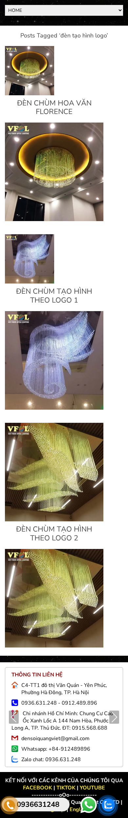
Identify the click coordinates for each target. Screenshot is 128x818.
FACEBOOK (38, 787)
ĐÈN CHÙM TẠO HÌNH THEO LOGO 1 (54, 295)
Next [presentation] (114, 718)
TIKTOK (65, 787)
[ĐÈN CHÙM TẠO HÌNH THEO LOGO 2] (54, 519)
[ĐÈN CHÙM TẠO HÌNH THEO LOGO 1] (29, 281)
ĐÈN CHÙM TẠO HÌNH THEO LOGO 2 (54, 533)
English (79, 809)
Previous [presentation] (14, 718)
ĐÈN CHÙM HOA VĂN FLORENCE (54, 107)
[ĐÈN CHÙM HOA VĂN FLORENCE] (29, 93)
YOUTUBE (92, 787)
